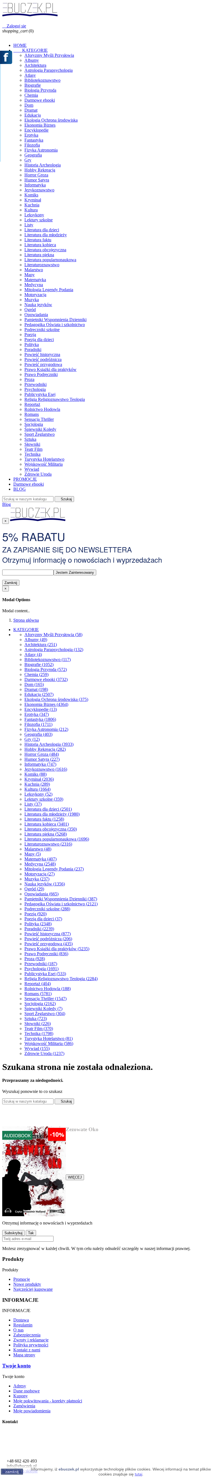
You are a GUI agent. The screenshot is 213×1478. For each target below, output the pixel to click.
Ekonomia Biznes (39, 125)
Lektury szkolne (38, 219)
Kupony (20, 1396)
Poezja (30, 334)
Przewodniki (35, 384)
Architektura (35, 65)
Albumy (31, 60)
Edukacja (32, 115)
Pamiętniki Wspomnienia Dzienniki (55, 319)
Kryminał (32, 200)
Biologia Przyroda (40, 90)
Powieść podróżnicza (43, 359)
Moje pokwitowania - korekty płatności (47, 1400)
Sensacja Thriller (39, 419)
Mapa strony (24, 1355)
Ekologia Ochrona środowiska (51, 120)
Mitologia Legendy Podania (48, 289)
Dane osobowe (26, 1391)
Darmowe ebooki (39, 100)
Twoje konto (16, 1366)
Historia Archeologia (42, 165)
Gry (27, 160)
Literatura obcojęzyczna (45, 249)
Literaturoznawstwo (41, 264)
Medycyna (33, 284)
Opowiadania (36, 314)
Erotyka (31, 135)
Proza (29, 379)
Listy (28, 224)
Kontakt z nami (26, 1350)
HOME (20, 45)
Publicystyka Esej (39, 394)
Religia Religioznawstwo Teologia (54, 399)
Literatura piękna (39, 254)
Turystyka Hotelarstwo (44, 459)
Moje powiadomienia (31, 1410)
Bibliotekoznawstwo (42, 80)
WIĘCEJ (75, 1177)
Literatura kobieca (40, 244)
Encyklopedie (36, 130)
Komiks (31, 195)
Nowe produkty (27, 1284)
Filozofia (32, 145)
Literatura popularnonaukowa (50, 259)
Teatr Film (33, 449)
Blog (6, 504)
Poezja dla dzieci (39, 339)
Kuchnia (31, 205)
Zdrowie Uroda (38, 474)
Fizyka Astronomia (41, 150)
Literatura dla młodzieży (45, 234)
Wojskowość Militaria (43, 464)
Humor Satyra (36, 180)
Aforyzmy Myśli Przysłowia (49, 55)
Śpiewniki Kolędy (40, 429)
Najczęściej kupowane (33, 1289)
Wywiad (31, 469)
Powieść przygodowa (43, 364)
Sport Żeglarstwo (39, 434)
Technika (32, 454)
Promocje (21, 1279)
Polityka (31, 344)
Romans (31, 414)
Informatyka (35, 185)
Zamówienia (24, 1405)
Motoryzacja (35, 294)
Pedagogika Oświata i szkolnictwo (54, 324)
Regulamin (22, 1325)
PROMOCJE (25, 479)
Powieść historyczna (42, 354)
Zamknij (10, 583)
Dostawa (21, 1320)
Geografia (33, 155)
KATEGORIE (30, 50)
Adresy (19, 1386)
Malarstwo (33, 269)
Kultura (31, 210)
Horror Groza (36, 175)
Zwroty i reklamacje (31, 1340)
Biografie (32, 85)
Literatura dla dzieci (41, 229)
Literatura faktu (37, 239)
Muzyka (31, 299)
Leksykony (34, 214)
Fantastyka (33, 140)
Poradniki (32, 349)
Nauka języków (38, 304)
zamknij (12, 1471)
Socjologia (33, 424)
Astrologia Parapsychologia (48, 70)
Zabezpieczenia (26, 1335)
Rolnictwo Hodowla (42, 409)
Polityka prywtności (30, 1345)
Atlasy (30, 75)
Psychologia (35, 389)
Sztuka (30, 439)
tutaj (138, 1474)
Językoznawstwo (39, 190)
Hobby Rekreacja (39, 170)
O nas (18, 1330)
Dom (28, 105)
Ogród (30, 309)
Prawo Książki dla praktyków (50, 369)
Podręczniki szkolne (42, 329)
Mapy (29, 274)
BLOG (19, 489)
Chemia (31, 95)
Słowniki (32, 444)
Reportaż (32, 404)
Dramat (30, 110)
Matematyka (35, 279)
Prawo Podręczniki (41, 374)
